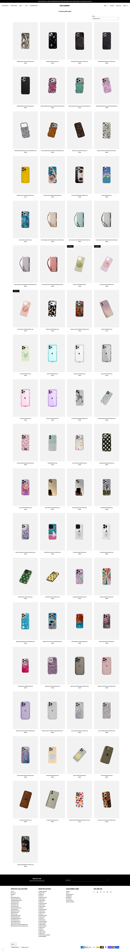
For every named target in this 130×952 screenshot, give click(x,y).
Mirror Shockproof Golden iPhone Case (52, 507)
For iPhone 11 (40, 928)
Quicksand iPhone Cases (15, 922)
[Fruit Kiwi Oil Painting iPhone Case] (79, 264)
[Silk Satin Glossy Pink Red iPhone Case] (25, 666)
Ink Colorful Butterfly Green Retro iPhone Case (107, 418)
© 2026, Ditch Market (15, 947)
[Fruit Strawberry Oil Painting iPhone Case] (25, 309)
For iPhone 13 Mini (41, 919)
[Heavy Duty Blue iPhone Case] (52, 353)
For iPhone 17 (40, 895)
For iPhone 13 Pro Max (42, 915)
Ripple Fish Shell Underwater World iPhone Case (25, 641)
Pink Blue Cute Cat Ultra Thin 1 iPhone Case (52, 552)
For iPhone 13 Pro (41, 916)
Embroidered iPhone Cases (16, 907)
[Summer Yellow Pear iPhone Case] (79, 755)
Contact (67, 892)
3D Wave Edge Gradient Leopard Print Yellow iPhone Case (52, 150)
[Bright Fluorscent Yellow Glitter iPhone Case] (25, 175)
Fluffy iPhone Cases (14, 903)
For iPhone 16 (40, 901)
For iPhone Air (41, 894)
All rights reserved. (25, 947)
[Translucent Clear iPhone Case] (52, 799)
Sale (12, 895)
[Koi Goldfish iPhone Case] (52, 442)
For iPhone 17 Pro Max (42, 891)
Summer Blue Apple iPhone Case (52, 775)
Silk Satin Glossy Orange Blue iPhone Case (80, 641)
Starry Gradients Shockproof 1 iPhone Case (79, 730)
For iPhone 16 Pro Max (42, 897)
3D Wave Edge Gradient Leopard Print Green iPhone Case (80, 106)
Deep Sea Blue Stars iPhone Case (25, 239)
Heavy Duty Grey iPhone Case (106, 373)
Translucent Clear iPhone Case (52, 820)
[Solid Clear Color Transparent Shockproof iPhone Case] (52, 710)
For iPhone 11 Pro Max (42, 925)
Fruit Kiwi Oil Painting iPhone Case (79, 284)
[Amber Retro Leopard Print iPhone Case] (79, 130)
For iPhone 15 (40, 907)
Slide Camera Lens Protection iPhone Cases (19, 924)
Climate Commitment (70, 901)
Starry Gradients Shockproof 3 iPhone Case (25, 775)
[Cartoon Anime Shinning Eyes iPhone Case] (79, 175)
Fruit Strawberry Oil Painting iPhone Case (25, 329)
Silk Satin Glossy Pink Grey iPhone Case (106, 641)
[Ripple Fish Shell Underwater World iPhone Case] (25, 621)
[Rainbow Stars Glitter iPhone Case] (106, 576)
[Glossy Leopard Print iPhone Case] (52, 309)
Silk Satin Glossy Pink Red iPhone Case (25, 686)
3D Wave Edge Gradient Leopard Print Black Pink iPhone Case (52, 106)
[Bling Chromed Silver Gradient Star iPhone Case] (106, 130)
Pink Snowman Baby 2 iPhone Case (106, 552)
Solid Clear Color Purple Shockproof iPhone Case (25, 730)
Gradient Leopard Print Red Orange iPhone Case (79, 329)
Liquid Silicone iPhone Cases (16, 900)
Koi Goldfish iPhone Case (52, 463)
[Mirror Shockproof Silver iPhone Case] (79, 487)
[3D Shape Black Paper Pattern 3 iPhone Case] (25, 85)
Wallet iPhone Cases (15, 912)
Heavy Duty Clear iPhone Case (79, 373)
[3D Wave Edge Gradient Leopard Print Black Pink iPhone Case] (52, 85)
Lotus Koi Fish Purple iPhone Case (25, 507)
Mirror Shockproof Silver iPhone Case (79, 507)
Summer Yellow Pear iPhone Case (79, 775)
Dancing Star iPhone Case (107, 195)
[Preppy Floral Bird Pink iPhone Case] (79, 576)
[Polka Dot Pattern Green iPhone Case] (25, 576)
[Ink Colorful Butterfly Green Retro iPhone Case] (106, 398)
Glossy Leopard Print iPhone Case (52, 329)
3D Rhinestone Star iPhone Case (52, 61)
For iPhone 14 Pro (41, 910)
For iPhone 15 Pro (41, 904)
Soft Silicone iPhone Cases (16, 898)
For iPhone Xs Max (42, 931)
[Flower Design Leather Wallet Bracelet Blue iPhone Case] (79, 219)
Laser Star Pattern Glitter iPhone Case (79, 463)
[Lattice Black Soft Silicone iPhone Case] (106, 442)
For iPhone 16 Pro (41, 898)
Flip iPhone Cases (14, 913)
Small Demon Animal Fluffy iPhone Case (52, 686)
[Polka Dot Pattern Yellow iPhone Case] (52, 576)
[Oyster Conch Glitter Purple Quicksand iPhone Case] (25, 532)
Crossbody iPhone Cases (15, 921)
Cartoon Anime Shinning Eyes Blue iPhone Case (52, 195)
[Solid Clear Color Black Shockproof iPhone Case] (79, 666)
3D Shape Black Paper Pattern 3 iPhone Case (25, 106)
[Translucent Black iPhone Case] (106, 755)
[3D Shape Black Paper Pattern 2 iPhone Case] (106, 41)
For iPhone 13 (40, 918)
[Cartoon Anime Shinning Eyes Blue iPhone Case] (52, 175)
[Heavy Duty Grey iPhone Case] (106, 353)
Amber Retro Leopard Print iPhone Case (79, 150)
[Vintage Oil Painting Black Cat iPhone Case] (25, 844)
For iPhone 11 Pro (41, 927)
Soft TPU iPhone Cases (15, 897)
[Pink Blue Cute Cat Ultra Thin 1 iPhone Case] (52, 532)
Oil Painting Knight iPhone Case (107, 507)
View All (12, 891)
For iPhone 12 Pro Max (42, 921)
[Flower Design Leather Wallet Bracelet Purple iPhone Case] (25, 264)
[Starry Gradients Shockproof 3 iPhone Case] (25, 755)
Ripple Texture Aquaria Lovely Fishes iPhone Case (52, 641)
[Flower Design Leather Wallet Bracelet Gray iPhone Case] (106, 219)
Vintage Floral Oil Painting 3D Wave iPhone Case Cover (79, 820)
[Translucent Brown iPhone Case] (25, 799)
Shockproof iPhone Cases (16, 915)
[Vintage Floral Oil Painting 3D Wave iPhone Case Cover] (79, 799)
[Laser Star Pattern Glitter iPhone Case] (79, 442)
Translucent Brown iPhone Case (25, 820)
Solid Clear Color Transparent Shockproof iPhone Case (52, 730)
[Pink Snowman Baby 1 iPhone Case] (79, 532)
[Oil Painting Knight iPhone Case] (106, 487)
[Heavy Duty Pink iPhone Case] (25, 398)
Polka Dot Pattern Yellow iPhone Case (52, 596)
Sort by (93, 16)
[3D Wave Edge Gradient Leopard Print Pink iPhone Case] (106, 85)
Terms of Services (69, 900)
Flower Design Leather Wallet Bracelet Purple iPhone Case (25, 284)
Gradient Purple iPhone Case (106, 329)
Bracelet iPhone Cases (15, 919)
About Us (68, 891)
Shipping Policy (69, 895)
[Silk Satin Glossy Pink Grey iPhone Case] (106, 621)
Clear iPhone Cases (14, 909)
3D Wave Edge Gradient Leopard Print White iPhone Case (25, 150)
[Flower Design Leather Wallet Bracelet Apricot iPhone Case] (52, 219)
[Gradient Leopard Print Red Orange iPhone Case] (79, 309)
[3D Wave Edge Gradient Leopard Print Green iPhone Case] (79, 85)
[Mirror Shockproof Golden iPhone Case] (52, 487)
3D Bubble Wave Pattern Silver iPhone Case (25, 61)
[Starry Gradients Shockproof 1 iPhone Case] (79, 710)
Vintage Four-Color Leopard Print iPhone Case (107, 820)
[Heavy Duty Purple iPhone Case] (52, 398)
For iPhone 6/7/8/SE (42, 936)
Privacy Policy (69, 898)
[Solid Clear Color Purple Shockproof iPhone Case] (25, 710)
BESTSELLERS (14, 5)
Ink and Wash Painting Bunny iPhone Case (80, 418)
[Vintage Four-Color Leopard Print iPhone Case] (106, 799)
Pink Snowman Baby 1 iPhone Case (79, 552)
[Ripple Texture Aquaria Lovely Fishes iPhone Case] (52, 621)
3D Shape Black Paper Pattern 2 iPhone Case (106, 61)
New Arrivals (13, 892)
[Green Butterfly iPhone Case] (25, 353)
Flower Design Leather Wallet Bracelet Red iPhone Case (52, 284)
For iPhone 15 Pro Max (42, 903)
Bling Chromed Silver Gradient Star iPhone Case (106, 150)
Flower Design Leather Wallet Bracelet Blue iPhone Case (79, 239)
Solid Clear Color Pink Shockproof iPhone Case (107, 686)
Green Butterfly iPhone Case (25, 373)
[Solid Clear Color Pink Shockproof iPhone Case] (106, 666)
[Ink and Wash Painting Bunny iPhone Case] (79, 398)
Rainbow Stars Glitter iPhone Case (106, 596)
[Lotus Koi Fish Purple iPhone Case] (25, 487)
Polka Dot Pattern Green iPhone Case (25, 596)
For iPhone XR (41, 930)
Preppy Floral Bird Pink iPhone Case (79, 596)
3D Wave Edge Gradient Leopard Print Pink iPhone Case (106, 106)
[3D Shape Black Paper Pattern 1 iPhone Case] (79, 41)
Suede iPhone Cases (15, 904)
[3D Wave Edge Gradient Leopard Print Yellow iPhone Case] (52, 130)
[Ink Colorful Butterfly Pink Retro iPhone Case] (25, 442)
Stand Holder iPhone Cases (16, 918)
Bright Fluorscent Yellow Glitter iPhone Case (25, 195)
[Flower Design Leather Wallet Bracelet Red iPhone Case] (52, 264)
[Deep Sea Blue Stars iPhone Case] (25, 219)
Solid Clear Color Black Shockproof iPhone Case (79, 686)
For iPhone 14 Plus (41, 912)
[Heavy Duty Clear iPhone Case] (79, 353)
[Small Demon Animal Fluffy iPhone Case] (52, 666)
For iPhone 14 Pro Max (42, 909)
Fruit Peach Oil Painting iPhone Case (107, 284)
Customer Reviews (69, 894)
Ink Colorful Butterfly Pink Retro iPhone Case (25, 463)
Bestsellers (13, 894)
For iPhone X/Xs (41, 933)
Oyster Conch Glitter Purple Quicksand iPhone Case (25, 552)
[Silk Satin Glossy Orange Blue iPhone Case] (79, 621)
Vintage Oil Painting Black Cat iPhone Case (25, 864)
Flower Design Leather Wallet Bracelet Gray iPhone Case (106, 239)
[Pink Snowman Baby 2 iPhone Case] (106, 532)
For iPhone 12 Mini (41, 924)
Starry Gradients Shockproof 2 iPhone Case (106, 730)
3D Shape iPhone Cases (15, 916)
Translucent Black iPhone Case (107, 775)
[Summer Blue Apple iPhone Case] (52, 755)
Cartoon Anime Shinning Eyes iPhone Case (79, 195)
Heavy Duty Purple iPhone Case (52, 418)
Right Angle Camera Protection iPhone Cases (19, 925)
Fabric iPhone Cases (15, 906)
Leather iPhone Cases (15, 901)
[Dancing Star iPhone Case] (106, 175)
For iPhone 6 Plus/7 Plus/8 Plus (44, 934)
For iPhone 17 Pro (41, 892)
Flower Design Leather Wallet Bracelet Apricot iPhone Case (52, 239)
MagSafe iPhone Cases (15, 910)
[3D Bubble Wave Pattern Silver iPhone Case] (25, 41)
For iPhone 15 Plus (41, 906)
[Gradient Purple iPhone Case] (106, 309)
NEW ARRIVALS (5, 5)
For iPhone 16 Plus (41, 900)
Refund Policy (68, 897)
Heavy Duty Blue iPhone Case (52, 373)
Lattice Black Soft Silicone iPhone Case (106, 463)
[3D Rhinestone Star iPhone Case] (52, 41)
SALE (26, 5)
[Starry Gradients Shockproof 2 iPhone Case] (106, 710)
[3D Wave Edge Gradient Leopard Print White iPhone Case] (25, 130)
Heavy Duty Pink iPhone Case (25, 418)
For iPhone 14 (40, 913)
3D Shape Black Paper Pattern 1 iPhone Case (79, 61)
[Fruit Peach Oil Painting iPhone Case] (106, 264)
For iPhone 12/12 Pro (42, 922)
